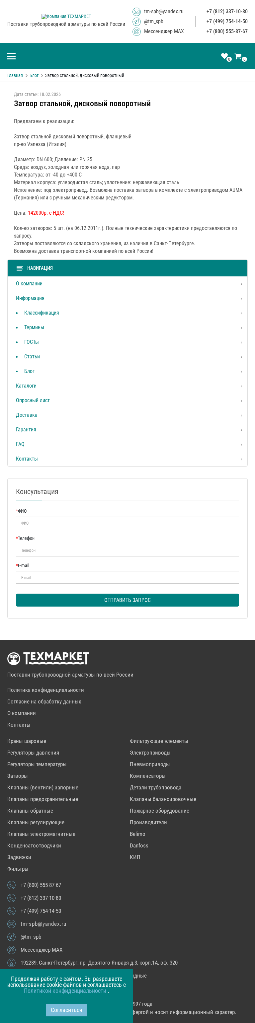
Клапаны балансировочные (163, 799)
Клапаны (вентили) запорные (42, 787)
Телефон (25, 538)
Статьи (32, 356)
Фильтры (18, 868)
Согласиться (66, 1009)
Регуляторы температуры (37, 764)
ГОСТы (31, 342)
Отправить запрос (127, 600)
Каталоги (26, 386)
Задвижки (19, 857)
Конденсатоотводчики (34, 845)
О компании (29, 283)
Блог (29, 371)
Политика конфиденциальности (45, 690)
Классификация (41, 313)
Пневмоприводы (150, 764)
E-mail (22, 565)
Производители (148, 822)
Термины (34, 327)
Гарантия (26, 429)
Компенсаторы (148, 775)
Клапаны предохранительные (42, 799)
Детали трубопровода (155, 787)
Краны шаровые (26, 741)
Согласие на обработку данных (44, 701)
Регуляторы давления (33, 752)
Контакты (27, 459)
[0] (224, 56)
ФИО (21, 511)
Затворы (17, 775)
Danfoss (139, 845)
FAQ (20, 444)
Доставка (27, 415)
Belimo (137, 834)
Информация (30, 298)
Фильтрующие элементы (159, 741)
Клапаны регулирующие (35, 822)
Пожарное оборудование (159, 810)
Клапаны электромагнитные (41, 834)
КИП (135, 857)
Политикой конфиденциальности (66, 990)
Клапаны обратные (30, 810)
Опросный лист (33, 400)
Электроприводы (150, 752)
